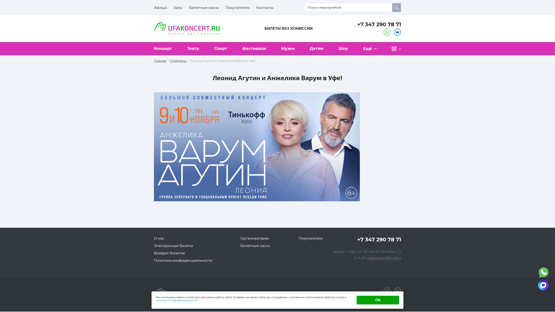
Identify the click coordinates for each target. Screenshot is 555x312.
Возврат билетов (169, 253)
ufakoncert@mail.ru (384, 258)
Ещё (367, 48)
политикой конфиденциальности (177, 300)
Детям (316, 48)
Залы (178, 8)
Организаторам (254, 238)
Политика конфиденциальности (183, 260)
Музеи (288, 48)
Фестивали (254, 48)
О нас (159, 238)
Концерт (163, 48)
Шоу (343, 48)
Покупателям (237, 8)
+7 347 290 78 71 (379, 24)
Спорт (220, 48)
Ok (378, 300)
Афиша (160, 8)
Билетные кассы (204, 8)
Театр (193, 48)
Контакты (264, 8)
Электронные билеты (173, 246)
